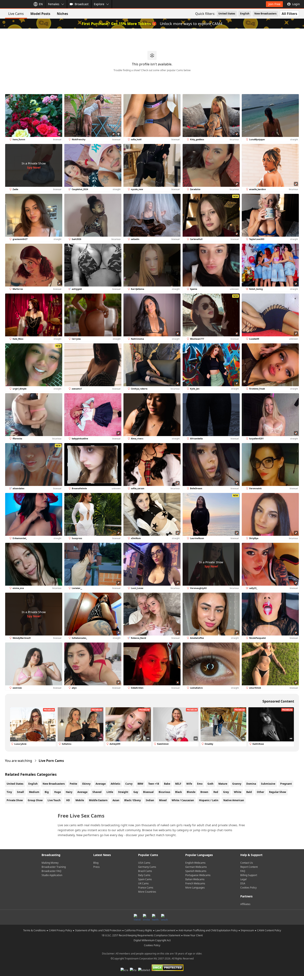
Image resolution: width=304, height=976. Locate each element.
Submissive (268, 783)
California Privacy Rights (138, 930)
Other (260, 792)
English (244, 13)
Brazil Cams (145, 871)
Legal (243, 879)
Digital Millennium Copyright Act (152, 940)
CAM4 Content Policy (269, 930)
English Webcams (195, 862)
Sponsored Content (278, 701)
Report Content (249, 867)
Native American (233, 800)
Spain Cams (145, 879)
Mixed (163, 800)
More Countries (147, 891)
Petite (73, 783)
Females (53, 4)
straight (123, 792)
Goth (210, 783)
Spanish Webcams (195, 871)
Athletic (115, 783)
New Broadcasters (265, 13)
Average (101, 783)
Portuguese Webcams (198, 875)
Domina (251, 783)
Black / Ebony (132, 800)
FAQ (242, 871)
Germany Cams (147, 867)
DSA (242, 883)
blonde (191, 792)
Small (20, 792)
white (237, 792)
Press (96, 867)
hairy (69, 792)
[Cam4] (15, 4)
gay (135, 792)
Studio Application (52, 875)
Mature (222, 783)
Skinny (86, 783)
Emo (199, 783)
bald (249, 792)
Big (47, 792)
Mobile (79, 800)
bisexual (148, 792)
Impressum (247, 930)
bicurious (164, 792)
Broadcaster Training (54, 867)
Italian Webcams (195, 879)
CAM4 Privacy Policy (60, 930)
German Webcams (196, 867)
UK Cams (143, 883)
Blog (95, 862)
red (215, 792)
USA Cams (144, 862)
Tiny (9, 792)
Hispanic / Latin (208, 800)
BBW (140, 783)
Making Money (50, 862)
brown (204, 792)
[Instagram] (146, 917)
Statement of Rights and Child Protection (98, 930)
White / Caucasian (183, 800)
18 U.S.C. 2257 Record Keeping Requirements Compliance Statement (141, 935)
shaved (97, 792)
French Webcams (195, 883)
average (82, 792)
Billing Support (248, 875)
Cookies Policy (248, 887)
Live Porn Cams (51, 760)
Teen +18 (153, 783)
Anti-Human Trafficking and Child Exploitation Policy (208, 930)
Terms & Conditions (34, 930)
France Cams (145, 887)
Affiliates (245, 904)
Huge (57, 792)
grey (226, 792)
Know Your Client (193, 935)
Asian (116, 800)
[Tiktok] (137, 917)
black (178, 792)
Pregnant (286, 783)
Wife (189, 783)
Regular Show (277, 792)
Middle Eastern (98, 800)
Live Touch (54, 800)
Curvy (129, 783)
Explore (99, 4)
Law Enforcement (165, 930)
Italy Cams (144, 875)
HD (68, 800)
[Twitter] (155, 917)
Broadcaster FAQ (51, 871)
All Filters (289, 13)
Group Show (35, 800)
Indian (150, 800)
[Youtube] (164, 917)
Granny (236, 783)
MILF (178, 783)
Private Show (15, 800)
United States (226, 13)
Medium (34, 792)
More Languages (195, 887)
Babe (167, 783)
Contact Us (246, 862)
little (110, 792)
